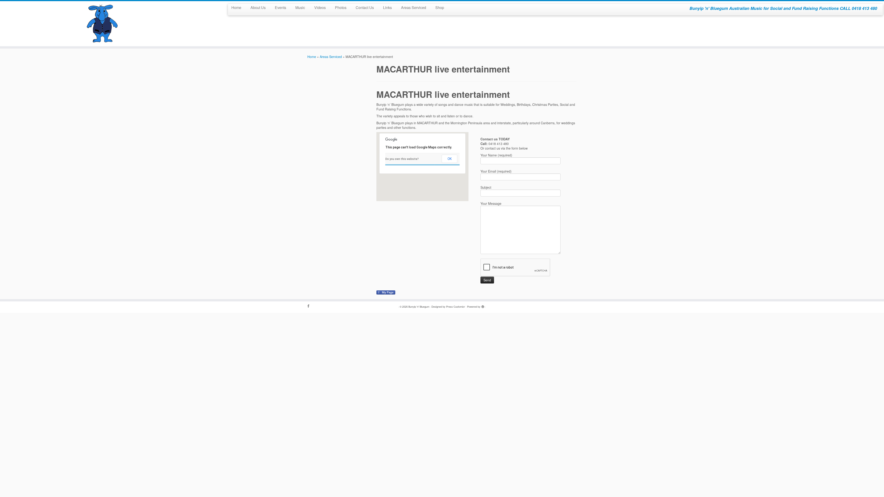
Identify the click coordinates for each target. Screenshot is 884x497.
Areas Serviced (413, 7)
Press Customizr (455, 306)
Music (300, 7)
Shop (439, 7)
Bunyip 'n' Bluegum (418, 306)
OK (450, 159)
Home (236, 7)
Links (387, 7)
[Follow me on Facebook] (309, 305)
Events (280, 7)
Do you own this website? (402, 159)
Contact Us (365, 7)
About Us (258, 7)
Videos (320, 7)
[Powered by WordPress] (482, 305)
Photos (340, 7)
